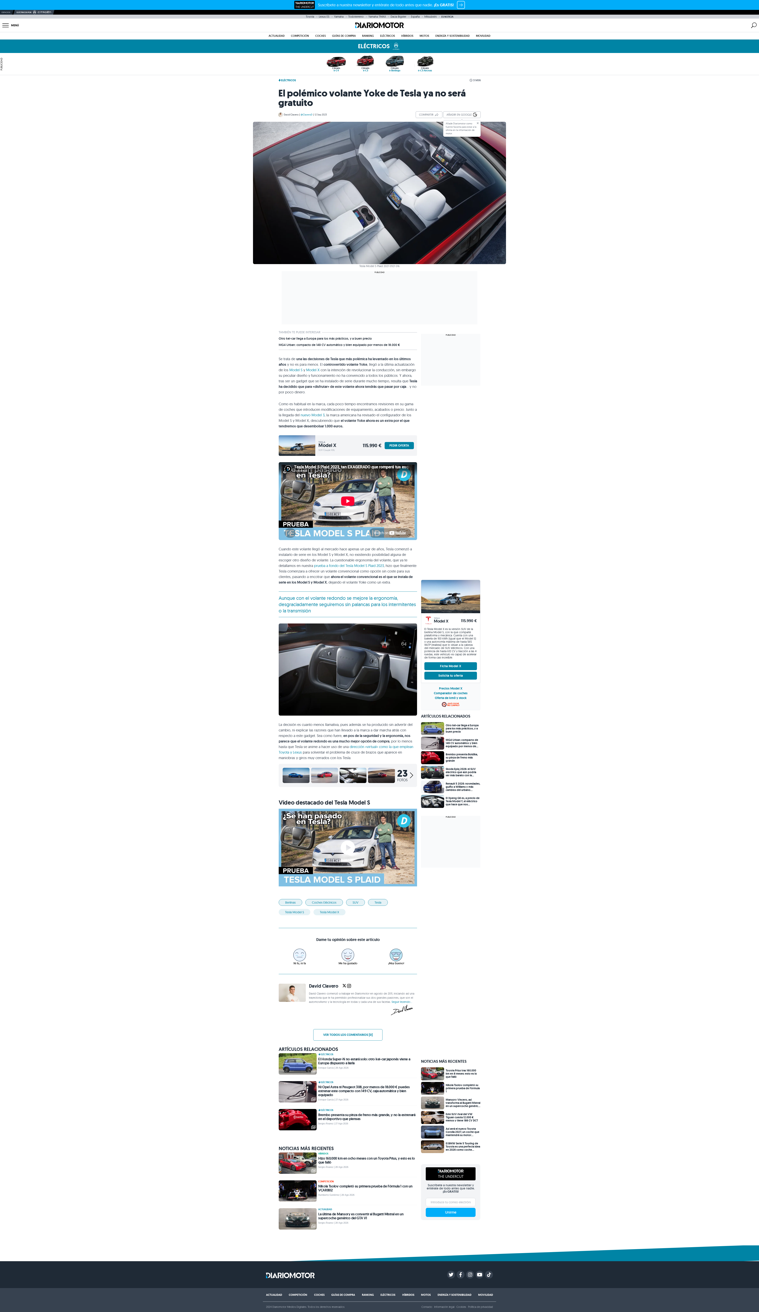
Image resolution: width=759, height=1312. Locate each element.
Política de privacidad (480, 1307)
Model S (295, 370)
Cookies (461, 1307)
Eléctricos (387, 36)
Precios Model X (450, 688)
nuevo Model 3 (313, 415)
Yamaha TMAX (377, 16)
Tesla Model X (329, 912)
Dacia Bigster (398, 16)
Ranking (368, 36)
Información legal (444, 1307)
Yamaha (339, 16)
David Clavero (291, 114)
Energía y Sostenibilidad (452, 36)
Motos (424, 36)
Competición (300, 36)
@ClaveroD (306, 114)
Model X (313, 370)
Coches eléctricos (324, 902)
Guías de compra (344, 36)
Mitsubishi (430, 16)
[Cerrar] (478, 123)
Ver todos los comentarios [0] (348, 1035)
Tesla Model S (294, 912)
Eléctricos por (24, 12)
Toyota (310, 16)
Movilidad (483, 36)
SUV (355, 902)
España (415, 16)
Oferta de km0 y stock (451, 698)
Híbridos (407, 36)
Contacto (426, 1307)
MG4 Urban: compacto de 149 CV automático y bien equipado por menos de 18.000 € (339, 345)
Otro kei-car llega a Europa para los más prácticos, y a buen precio (325, 338)
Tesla (378, 902)
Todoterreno (356, 16)
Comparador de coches (450, 693)
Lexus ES (324, 16)
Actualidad (277, 36)
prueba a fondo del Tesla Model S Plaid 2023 (349, 565)
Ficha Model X (450, 666)
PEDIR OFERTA (399, 445)
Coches (320, 36)
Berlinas (290, 902)
